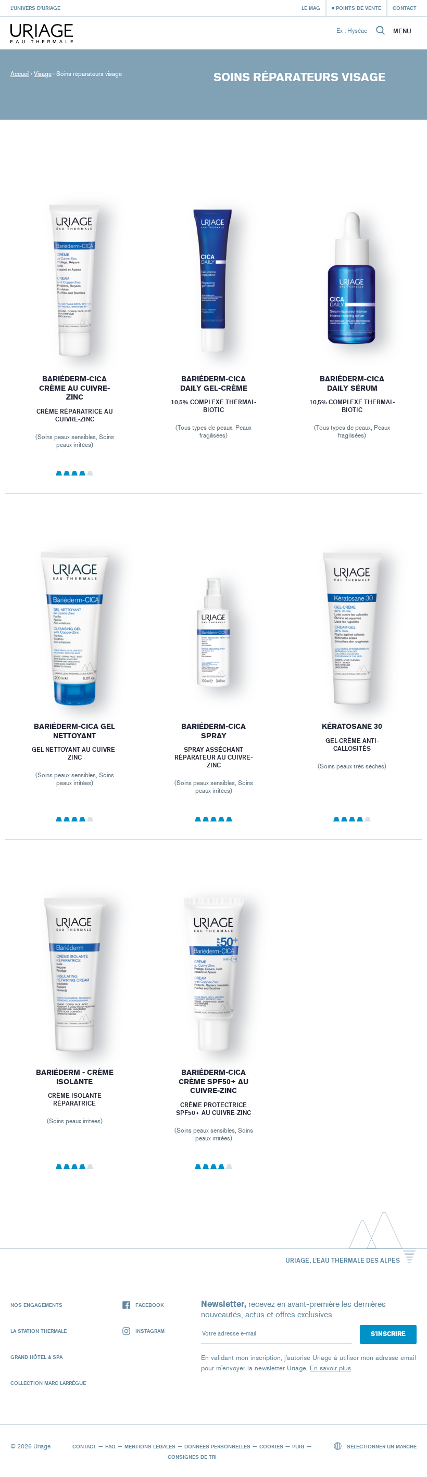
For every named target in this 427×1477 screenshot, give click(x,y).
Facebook (149, 1305)
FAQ (110, 1446)
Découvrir (74, 333)
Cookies (271, 1446)
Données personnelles (217, 1446)
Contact (405, 8)
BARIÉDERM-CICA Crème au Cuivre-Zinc (74, 388)
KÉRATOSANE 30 (352, 726)
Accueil (19, 74)
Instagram (150, 1331)
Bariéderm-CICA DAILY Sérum (352, 384)
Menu (402, 31)
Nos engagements (36, 1305)
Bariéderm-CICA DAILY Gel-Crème (213, 384)
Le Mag (311, 8)
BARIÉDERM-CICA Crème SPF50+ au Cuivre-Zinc (213, 1081)
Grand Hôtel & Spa (36, 1357)
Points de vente (358, 8)
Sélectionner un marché (381, 1446)
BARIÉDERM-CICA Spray (213, 731)
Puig (298, 1446)
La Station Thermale (38, 1331)
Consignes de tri (192, 1457)
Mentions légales (149, 1446)
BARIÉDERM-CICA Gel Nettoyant (74, 731)
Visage (43, 74)
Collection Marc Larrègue (48, 1383)
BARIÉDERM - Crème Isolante (75, 1077)
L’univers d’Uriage (35, 8)
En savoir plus (330, 1368)
